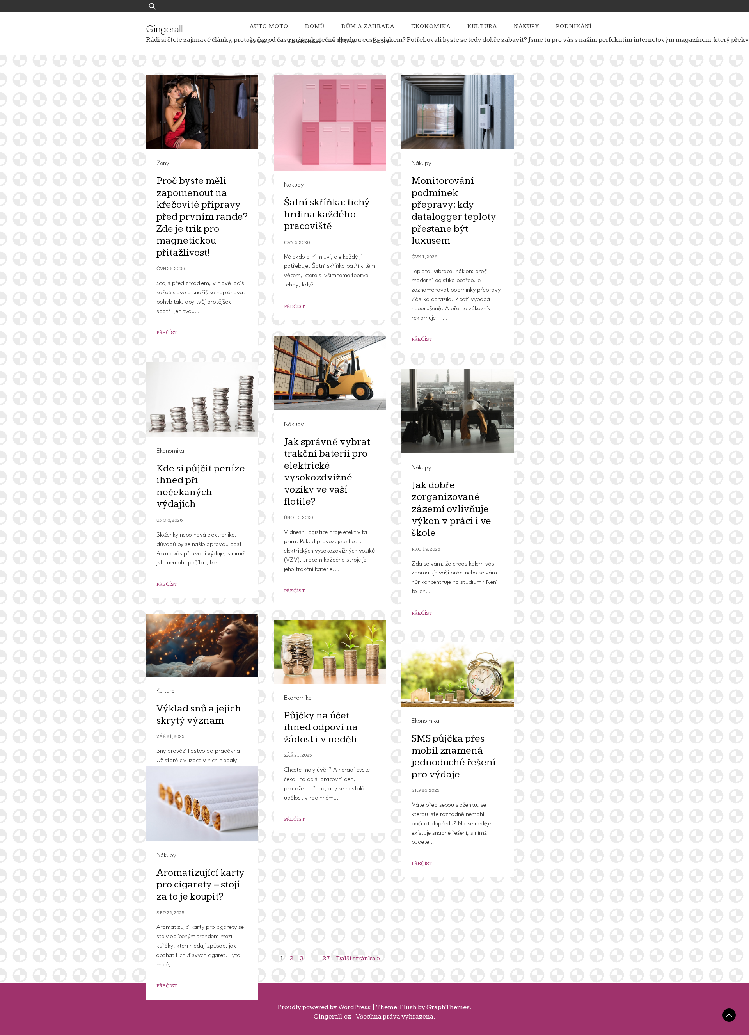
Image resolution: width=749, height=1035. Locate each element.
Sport (260, 40)
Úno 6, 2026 (169, 520)
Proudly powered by (324, 1007)
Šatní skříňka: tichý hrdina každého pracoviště (327, 214)
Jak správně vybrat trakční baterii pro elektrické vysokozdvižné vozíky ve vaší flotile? (327, 472)
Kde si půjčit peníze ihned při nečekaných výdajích (200, 486)
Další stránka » (358, 958)
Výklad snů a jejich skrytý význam (198, 714)
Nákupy (526, 26)
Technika (304, 40)
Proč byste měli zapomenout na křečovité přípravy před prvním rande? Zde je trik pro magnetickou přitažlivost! (202, 217)
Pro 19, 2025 (426, 549)
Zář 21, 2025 (170, 737)
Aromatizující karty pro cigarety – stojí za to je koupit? (200, 885)
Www (346, 40)
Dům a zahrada (367, 26)
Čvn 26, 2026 (170, 269)
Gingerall (164, 28)
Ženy (381, 40)
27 (326, 958)
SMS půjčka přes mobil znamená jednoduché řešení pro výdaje (454, 757)
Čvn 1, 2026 (424, 257)
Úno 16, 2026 (298, 518)
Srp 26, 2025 (426, 790)
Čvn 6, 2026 (297, 242)
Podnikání (574, 26)
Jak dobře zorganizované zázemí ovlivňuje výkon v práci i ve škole (451, 509)
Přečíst (166, 333)
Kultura (482, 26)
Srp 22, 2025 (170, 913)
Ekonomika (431, 26)
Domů (315, 26)
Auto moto (269, 26)
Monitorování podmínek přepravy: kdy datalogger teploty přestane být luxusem (454, 211)
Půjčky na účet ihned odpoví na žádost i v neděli (321, 727)
